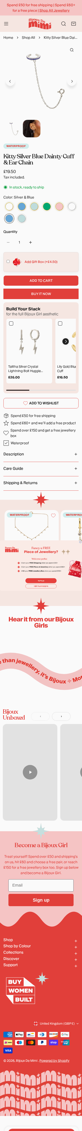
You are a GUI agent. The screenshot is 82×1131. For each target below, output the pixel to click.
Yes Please (41, 580)
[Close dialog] (80, 542)
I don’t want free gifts (41, 586)
